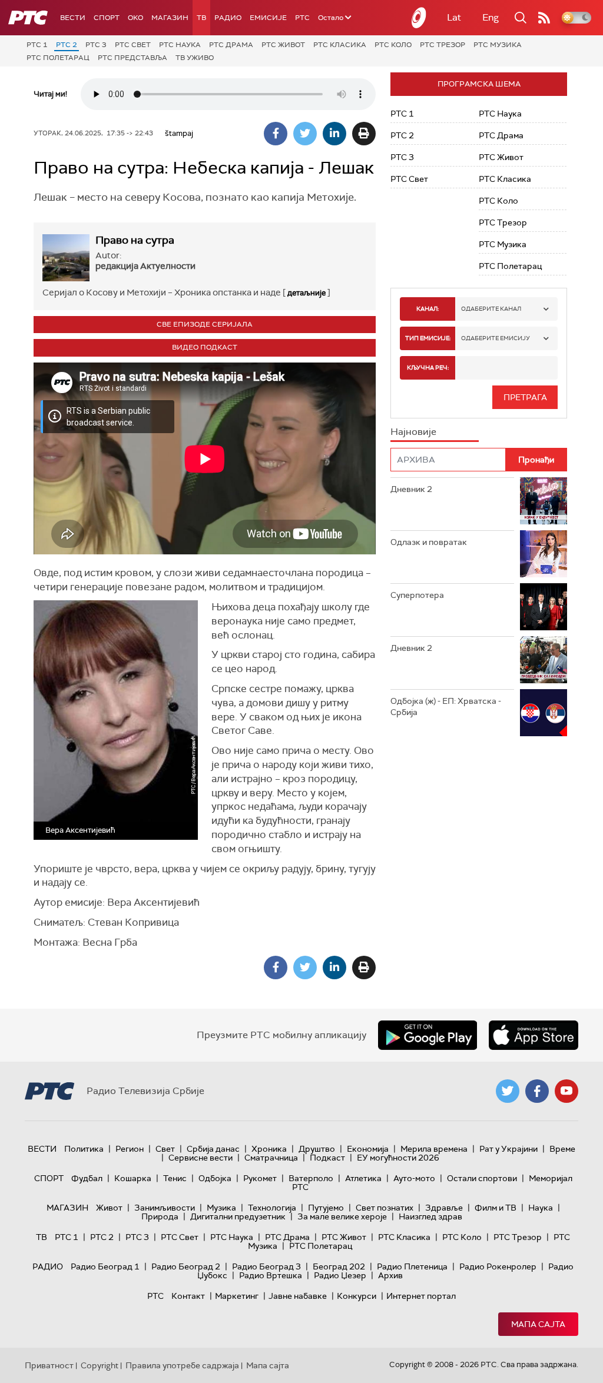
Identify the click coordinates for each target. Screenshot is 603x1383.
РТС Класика (339, 44)
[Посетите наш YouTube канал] (566, 1091)
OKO (135, 17)
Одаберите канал (491, 308)
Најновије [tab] (413, 431)
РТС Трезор (442, 44)
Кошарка (132, 1178)
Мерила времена (434, 1148)
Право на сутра (134, 240)
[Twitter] (305, 133)
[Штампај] (364, 133)
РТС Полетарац (58, 57)
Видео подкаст (204, 347)
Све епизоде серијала (205, 324)
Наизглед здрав (430, 1216)
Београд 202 (339, 1266)
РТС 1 (37, 44)
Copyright (99, 1365)
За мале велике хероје (342, 1216)
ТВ (201, 17)
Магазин (169, 17)
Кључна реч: (428, 367)
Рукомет (260, 1178)
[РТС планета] (419, 17)
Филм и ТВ (495, 1207)
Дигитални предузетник (238, 1216)
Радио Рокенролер (497, 1266)
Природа (159, 1216)
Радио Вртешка (270, 1275)
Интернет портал (421, 1296)
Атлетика (363, 1178)
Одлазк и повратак (428, 542)
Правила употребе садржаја (182, 1365)
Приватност (49, 1365)
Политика (84, 1148)
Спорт (107, 17)
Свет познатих (384, 1207)
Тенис (175, 1178)
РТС (302, 17)
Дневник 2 (411, 489)
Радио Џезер (340, 1275)
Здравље (444, 1207)
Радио (227, 17)
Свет (165, 1148)
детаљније (306, 293)
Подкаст (327, 1157)
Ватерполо (311, 1178)
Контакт (188, 1296)
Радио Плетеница (412, 1266)
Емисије (268, 17)
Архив (390, 1275)
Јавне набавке (298, 1296)
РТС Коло (393, 44)
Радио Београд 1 (105, 1266)
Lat (454, 17)
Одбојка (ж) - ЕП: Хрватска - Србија (445, 707)
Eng (490, 17)
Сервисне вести (200, 1157)
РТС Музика (497, 44)
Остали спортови (482, 1178)
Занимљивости (164, 1207)
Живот (109, 1207)
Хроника (269, 1148)
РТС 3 (96, 44)
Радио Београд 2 (185, 1266)
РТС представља (132, 57)
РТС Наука (180, 44)
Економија (368, 1148)
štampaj (179, 133)
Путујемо (326, 1207)
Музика (221, 1207)
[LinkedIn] (334, 133)
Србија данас (213, 1148)
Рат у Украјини (508, 1148)
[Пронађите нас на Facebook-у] (537, 1091)
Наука (540, 1207)
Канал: (427, 308)
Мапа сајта (538, 1324)
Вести (72, 17)
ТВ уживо (194, 57)
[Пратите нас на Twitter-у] (507, 1091)
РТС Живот (283, 44)
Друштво (317, 1148)
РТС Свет (133, 44)
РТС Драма (231, 44)
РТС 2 (66, 44)
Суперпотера (417, 595)
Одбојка (214, 1178)
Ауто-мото (414, 1178)
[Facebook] (275, 133)
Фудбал (86, 1178)
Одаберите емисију (495, 338)
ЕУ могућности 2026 (398, 1157)
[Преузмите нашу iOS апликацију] (533, 1035)
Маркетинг (237, 1296)
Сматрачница (271, 1157)
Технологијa (272, 1207)
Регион (129, 1148)
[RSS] (544, 17)
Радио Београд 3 (266, 1266)
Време (562, 1148)
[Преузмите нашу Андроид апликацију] (427, 1035)
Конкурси (356, 1296)
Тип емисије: (427, 338)
